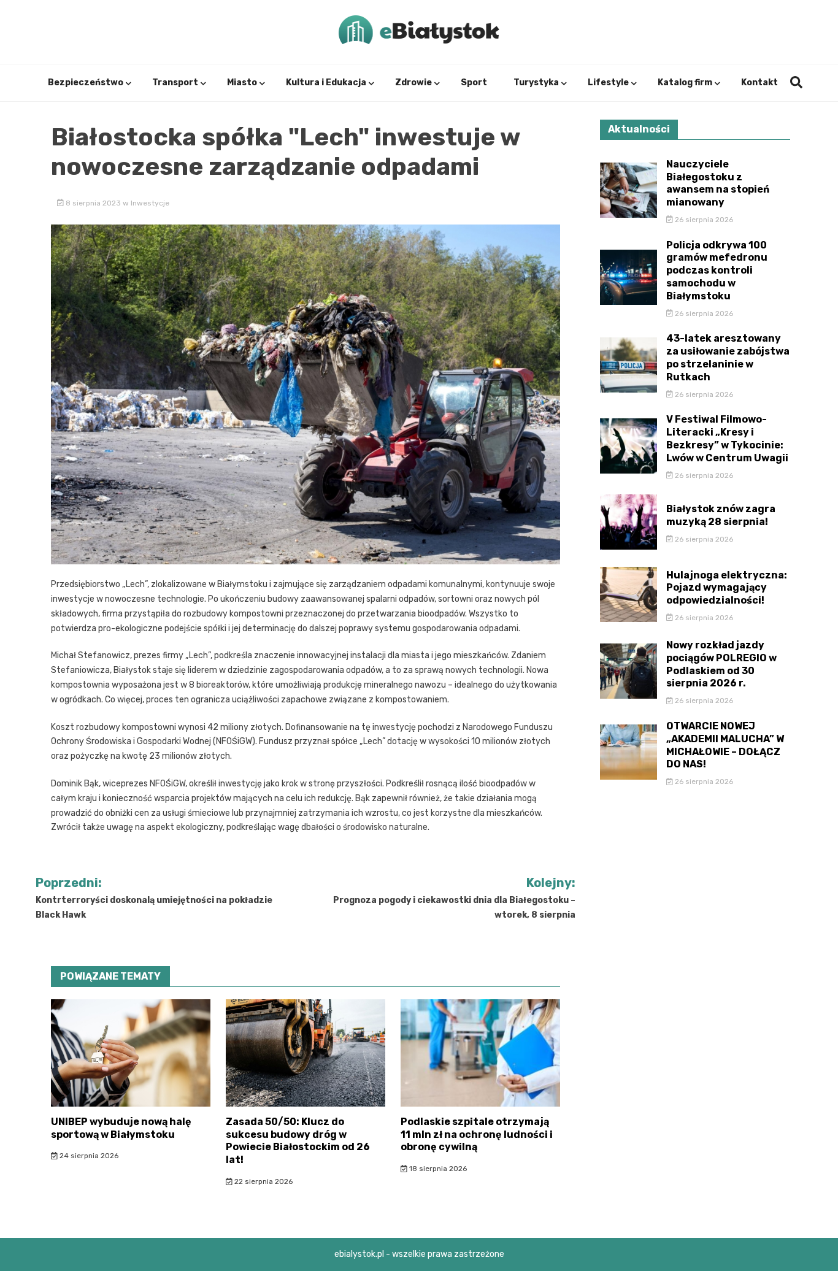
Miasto (242, 82)
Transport (175, 82)
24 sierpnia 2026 (88, 1155)
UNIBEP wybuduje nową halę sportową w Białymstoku (121, 1128)
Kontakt (759, 82)
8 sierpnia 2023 (93, 203)
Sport (474, 82)
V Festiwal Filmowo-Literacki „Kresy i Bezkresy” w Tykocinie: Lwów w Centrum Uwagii (727, 438)
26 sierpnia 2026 (703, 219)
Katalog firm (685, 82)
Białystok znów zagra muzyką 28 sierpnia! (720, 515)
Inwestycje (150, 203)
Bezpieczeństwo (85, 82)
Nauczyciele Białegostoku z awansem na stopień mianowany (717, 183)
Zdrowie (413, 82)
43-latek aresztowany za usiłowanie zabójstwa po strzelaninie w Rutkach (728, 357)
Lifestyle (608, 82)
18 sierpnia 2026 (437, 1168)
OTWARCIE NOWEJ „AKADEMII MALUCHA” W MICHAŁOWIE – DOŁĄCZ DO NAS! (725, 745)
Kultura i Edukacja (326, 82)
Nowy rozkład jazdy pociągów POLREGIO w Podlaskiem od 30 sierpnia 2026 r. (721, 664)
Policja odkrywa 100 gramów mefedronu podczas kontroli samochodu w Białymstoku (716, 270)
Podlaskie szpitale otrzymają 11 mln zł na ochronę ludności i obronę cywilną (477, 1134)
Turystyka (536, 82)
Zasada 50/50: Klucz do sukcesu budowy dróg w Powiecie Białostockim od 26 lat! (298, 1140)
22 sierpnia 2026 (263, 1181)
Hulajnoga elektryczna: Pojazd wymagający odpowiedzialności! (726, 588)
